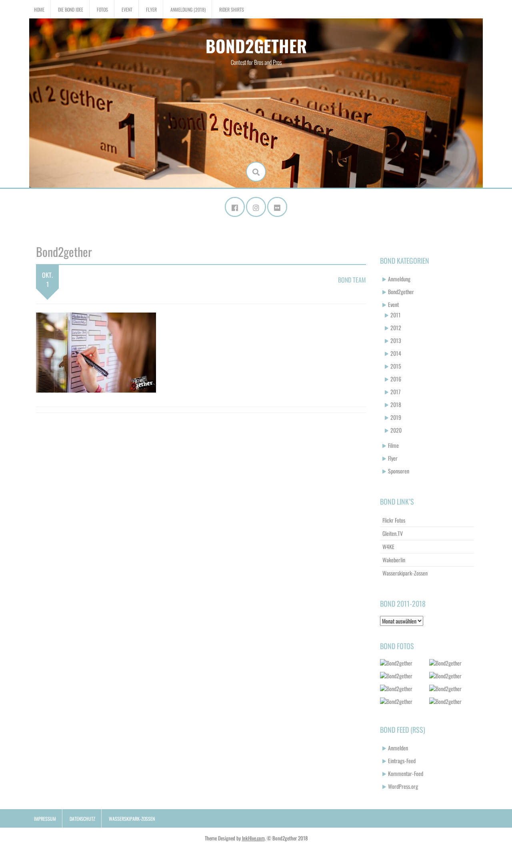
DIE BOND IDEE (70, 9)
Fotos (102, 9)
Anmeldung (399, 279)
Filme (393, 445)
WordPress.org (403, 786)
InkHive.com (253, 838)
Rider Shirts (231, 9)
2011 (395, 315)
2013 (395, 340)
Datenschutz (82, 818)
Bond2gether (401, 291)
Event (127, 9)
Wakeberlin (393, 559)
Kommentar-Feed (405, 773)
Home (39, 9)
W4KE (388, 546)
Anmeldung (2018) (188, 9)
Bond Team (352, 280)
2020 (396, 430)
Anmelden (398, 748)
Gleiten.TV (392, 533)
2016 (395, 379)
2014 (395, 353)
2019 (395, 417)
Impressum (45, 818)
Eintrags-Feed (402, 760)
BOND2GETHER (256, 45)
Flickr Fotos (393, 520)
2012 (395, 327)
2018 (395, 404)
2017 (395, 391)
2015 (395, 366)
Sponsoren (398, 471)
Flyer (151, 9)
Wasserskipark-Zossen (405, 573)
